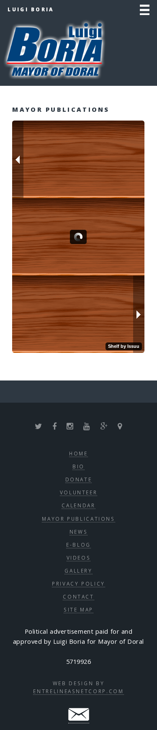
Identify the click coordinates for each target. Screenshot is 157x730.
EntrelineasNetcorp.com (78, 691)
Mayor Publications (78, 518)
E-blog (78, 544)
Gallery (78, 570)
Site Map (78, 609)
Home (78, 453)
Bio (78, 466)
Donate (78, 479)
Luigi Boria (31, 9)
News (78, 531)
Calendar (78, 505)
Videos (79, 557)
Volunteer (79, 492)
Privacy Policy (78, 583)
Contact (78, 596)
